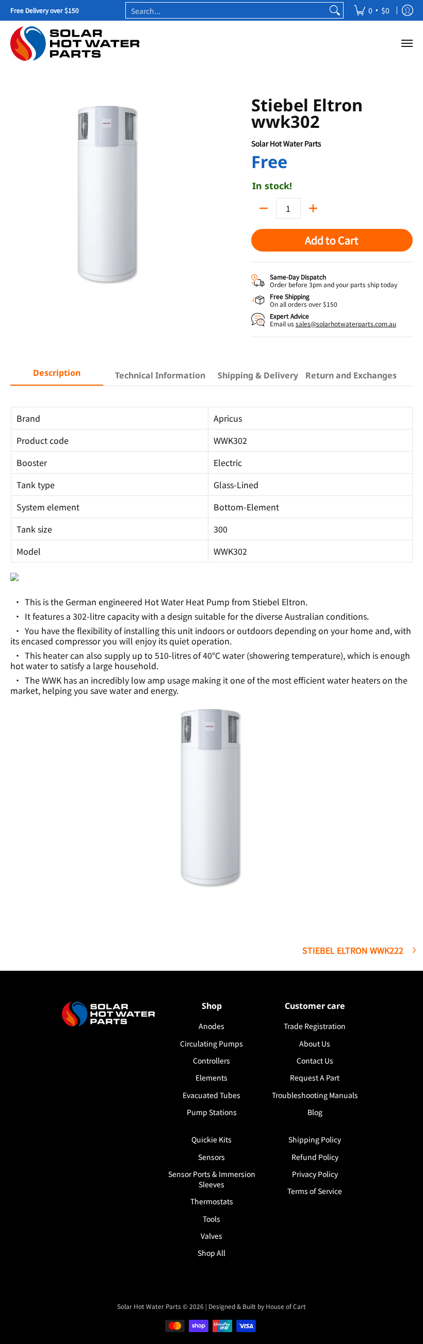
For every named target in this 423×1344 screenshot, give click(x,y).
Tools (211, 1219)
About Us (314, 1043)
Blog (314, 1112)
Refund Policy (314, 1157)
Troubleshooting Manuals (315, 1095)
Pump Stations (212, 1112)
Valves (211, 1236)
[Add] (313, 208)
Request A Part (314, 1077)
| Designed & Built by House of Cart (255, 1306)
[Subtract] (263, 208)
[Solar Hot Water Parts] (74, 43)
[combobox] (226, 10)
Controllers (211, 1060)
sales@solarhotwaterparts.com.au (346, 323)
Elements (211, 1077)
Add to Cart (332, 240)
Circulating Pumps (211, 1043)
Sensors (211, 1157)
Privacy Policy (315, 1174)
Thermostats (211, 1201)
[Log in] (407, 10)
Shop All (211, 1253)
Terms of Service (314, 1191)
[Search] (335, 10)
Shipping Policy (314, 1139)
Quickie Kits (211, 1139)
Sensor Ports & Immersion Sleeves (211, 1179)
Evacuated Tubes (211, 1095)
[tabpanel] (211, 655)
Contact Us (315, 1060)
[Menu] (406, 43)
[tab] (56, 376)
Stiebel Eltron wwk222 (352, 950)
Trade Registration (315, 1026)
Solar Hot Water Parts (286, 143)
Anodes (211, 1026)
